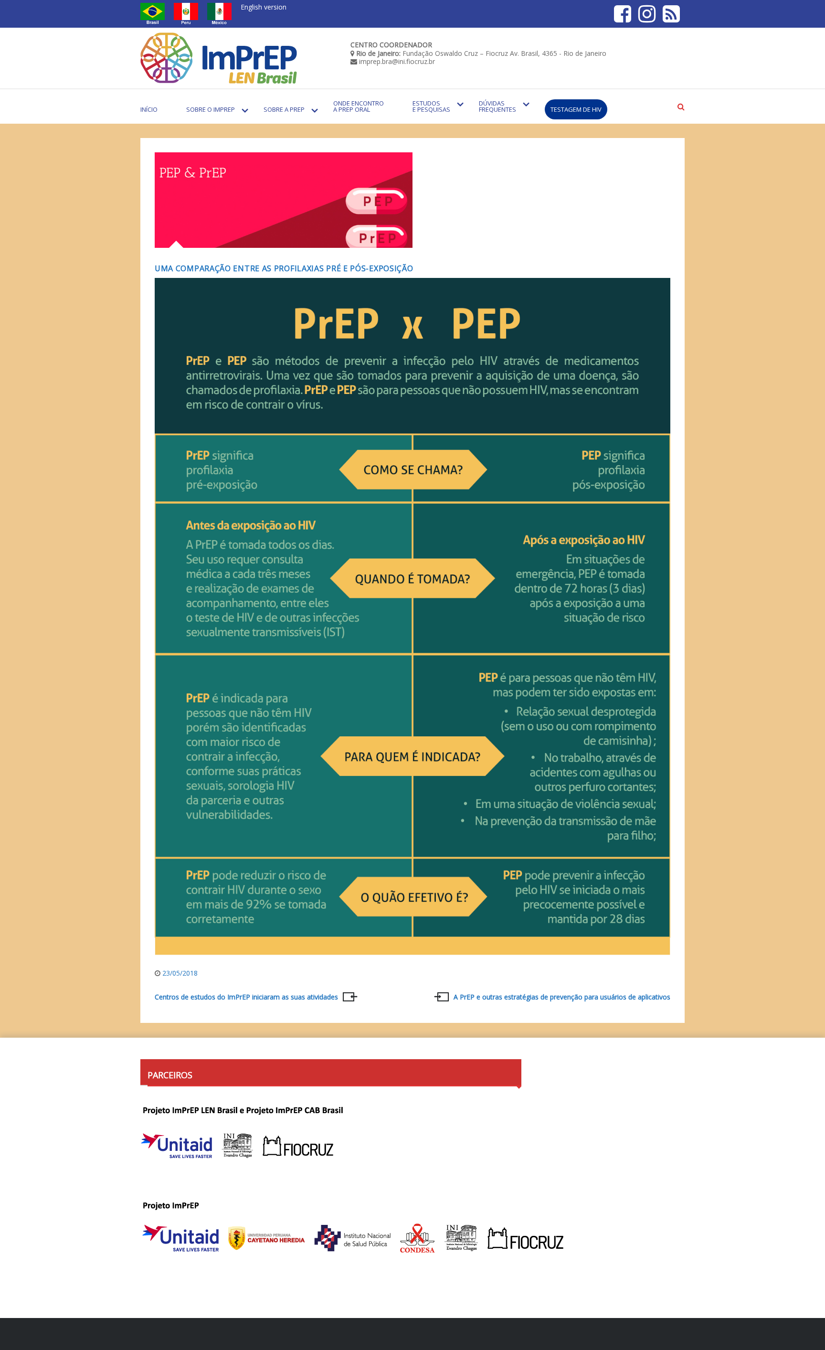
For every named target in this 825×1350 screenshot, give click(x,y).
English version (263, 6)
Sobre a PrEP (284, 109)
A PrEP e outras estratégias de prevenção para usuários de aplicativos (562, 997)
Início (149, 109)
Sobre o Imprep (210, 109)
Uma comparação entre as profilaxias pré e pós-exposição (284, 268)
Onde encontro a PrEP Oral (358, 106)
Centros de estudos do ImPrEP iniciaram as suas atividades (246, 997)
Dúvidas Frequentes (497, 106)
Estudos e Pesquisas (431, 106)
